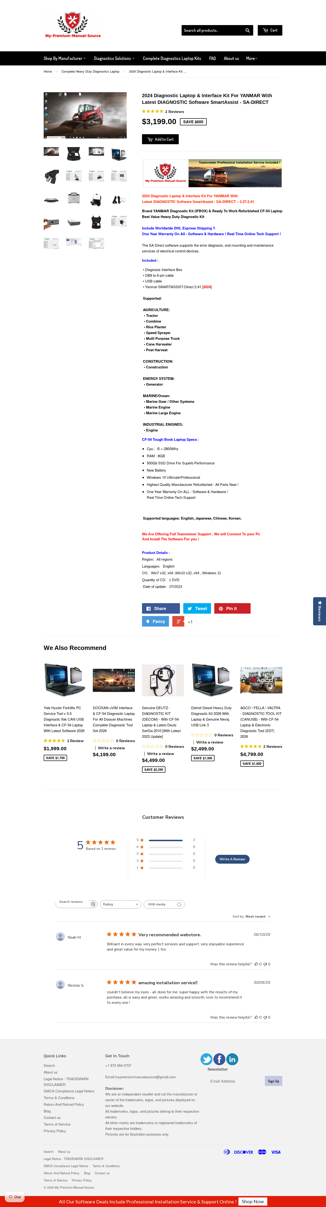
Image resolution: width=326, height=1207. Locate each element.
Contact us (52, 1117)
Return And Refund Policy (64, 1104)
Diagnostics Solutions (113, 58)
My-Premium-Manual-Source (74, 1187)
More (250, 58)
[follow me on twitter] (206, 1063)
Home (48, 71)
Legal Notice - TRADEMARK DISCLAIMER (73, 1158)
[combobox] (120, 904)
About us (231, 58)
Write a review (111, 748)
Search (49, 1065)
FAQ (212, 58)
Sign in (243, 19)
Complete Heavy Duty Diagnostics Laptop (90, 71)
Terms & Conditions (59, 1097)
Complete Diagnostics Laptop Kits (172, 58)
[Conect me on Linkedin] (232, 1063)
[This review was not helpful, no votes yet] (265, 964)
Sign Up (273, 1081)
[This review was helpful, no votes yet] (256, 964)
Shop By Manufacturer (63, 58)
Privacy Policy (55, 1130)
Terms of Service (57, 1124)
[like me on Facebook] (219, 1063)
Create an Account (268, 19)
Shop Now (253, 1201)
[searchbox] (72, 901)
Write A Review (232, 859)
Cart (274, 29)
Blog (47, 1110)
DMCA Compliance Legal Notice (69, 1090)
